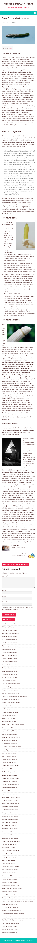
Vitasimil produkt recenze (9, 750)
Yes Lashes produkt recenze (10, 807)
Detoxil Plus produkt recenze (10, 866)
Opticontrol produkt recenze (10, 668)
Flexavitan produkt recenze (10, 646)
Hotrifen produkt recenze (9, 932)
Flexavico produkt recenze (9, 892)
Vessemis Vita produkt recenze (11, 703)
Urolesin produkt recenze (9, 734)
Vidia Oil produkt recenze (9, 740)
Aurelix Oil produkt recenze (10, 690)
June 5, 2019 (6, 22)
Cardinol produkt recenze (9, 775)
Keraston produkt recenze (9, 658)
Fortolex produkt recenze (9, 879)
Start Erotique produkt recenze (11, 885)
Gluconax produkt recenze (9, 832)
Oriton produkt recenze (8, 715)
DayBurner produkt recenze (10, 816)
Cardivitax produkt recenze (9, 671)
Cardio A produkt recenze (9, 781)
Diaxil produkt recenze (8, 860)
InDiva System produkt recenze (11, 699)
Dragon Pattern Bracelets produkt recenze (14, 696)
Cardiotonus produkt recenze (10, 778)
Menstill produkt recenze (9, 680)
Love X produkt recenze (9, 857)
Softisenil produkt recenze (9, 769)
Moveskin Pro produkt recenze (11, 687)
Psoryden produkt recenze (9, 844)
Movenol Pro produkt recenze (10, 731)
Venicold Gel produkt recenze (10, 803)
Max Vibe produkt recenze (9, 655)
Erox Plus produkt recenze (9, 677)
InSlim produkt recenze (8, 649)
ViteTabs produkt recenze (9, 825)
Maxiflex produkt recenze (9, 709)
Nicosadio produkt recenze (9, 706)
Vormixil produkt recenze (9, 854)
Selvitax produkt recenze (9, 627)
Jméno (4, 590)
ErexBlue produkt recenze (9, 643)
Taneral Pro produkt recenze (10, 712)
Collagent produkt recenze (9, 813)
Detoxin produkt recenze (9, 762)
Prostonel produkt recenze (9, 788)
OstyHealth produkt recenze (10, 784)
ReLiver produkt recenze (9, 873)
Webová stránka (6, 602)
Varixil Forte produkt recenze (10, 851)
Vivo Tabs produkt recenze (9, 640)
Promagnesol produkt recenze (11, 898)
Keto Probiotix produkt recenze (11, 737)
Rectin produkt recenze (8, 791)
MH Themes (29, 940)
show (10, 48)
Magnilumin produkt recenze (10, 633)
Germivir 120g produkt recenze (11, 797)
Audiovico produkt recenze (9, 904)
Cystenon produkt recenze (9, 876)
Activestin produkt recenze (9, 929)
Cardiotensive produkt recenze (11, 772)
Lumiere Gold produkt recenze (11, 684)
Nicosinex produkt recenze (9, 662)
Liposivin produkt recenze (9, 630)
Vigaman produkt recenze (9, 794)
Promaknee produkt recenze (10, 728)
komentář (4, 576)
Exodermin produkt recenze (10, 838)
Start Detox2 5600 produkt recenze (12, 920)
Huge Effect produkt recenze (10, 923)
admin (14, 22)
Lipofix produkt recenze (9, 753)
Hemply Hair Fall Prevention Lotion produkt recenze (17, 901)
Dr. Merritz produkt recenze (10, 800)
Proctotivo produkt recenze (10, 907)
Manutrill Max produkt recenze (11, 693)
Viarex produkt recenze (8, 718)
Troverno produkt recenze (9, 926)
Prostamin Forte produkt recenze (11, 841)
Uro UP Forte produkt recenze (11, 624)
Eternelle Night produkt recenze (11, 910)
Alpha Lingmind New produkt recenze (13, 725)
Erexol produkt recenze (8, 847)
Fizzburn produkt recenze (9, 652)
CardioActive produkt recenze (10, 766)
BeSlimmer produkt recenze (10, 829)
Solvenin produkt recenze (9, 744)
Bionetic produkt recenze (9, 721)
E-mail (4, 596)
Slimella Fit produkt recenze (10, 819)
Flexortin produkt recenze (9, 636)
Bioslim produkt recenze (9, 756)
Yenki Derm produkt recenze (10, 674)
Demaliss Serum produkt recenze (11, 747)
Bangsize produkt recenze (9, 882)
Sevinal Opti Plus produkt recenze (12, 888)
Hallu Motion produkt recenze (10, 895)
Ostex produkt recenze (8, 863)
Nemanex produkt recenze (9, 835)
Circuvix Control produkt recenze (11, 665)
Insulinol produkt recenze (9, 822)
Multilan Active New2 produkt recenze (13, 914)
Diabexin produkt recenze (9, 759)
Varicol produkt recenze (9, 917)
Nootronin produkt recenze (10, 810)
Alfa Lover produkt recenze (10, 869)
